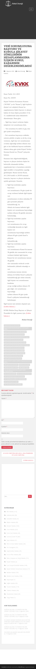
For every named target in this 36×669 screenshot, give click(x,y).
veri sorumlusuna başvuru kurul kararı (14, 376)
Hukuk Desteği (21, 71)
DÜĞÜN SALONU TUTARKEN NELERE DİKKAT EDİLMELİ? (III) (15, 610)
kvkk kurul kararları (24, 365)
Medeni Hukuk (11, 572)
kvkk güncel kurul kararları (11, 365)
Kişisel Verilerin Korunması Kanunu (13, 356)
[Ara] (30, 496)
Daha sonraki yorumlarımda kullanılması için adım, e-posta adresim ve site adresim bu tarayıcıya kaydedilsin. (17, 443)
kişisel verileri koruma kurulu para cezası (15, 342)
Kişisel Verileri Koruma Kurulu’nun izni (14, 348)
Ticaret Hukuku (11, 587)
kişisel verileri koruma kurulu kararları (14, 334)
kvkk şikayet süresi (24, 367)
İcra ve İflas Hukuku (12, 554)
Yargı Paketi (10, 597)
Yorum (3, 398)
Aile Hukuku (10, 511)
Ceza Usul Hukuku (12, 533)
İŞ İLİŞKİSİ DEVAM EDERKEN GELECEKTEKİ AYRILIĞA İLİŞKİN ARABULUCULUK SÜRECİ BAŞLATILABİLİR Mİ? (17, 621)
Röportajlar (10, 580)
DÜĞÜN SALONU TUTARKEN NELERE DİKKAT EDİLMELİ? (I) (15, 627)
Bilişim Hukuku (11, 522)
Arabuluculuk (10, 515)
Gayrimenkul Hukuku (13, 551)
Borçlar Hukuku (11, 526)
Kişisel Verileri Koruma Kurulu (12, 325)
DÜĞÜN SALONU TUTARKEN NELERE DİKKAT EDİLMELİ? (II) (15, 615)
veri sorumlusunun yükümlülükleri (13, 384)
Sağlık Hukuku (11, 583)
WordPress (21, 667)
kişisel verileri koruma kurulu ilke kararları (15, 332)
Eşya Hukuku (10, 540)
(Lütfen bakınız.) (9, 306)
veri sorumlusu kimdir (10, 374)
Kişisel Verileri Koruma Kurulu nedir (13, 340)
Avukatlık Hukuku (12, 519)
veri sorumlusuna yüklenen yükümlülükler (15, 379)
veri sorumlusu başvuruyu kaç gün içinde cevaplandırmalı (15, 370)
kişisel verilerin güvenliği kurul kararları (14, 353)
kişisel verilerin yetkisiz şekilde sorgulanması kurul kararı (17, 361)
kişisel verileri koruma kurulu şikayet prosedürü (16, 345)
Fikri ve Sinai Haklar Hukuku (15, 544)
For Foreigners (11, 547)
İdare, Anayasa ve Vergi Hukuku (16, 558)
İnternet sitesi (5, 433)
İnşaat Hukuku (11, 562)
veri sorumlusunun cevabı (11, 382)
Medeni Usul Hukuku (13, 576)
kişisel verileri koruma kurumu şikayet (14, 350)
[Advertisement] (18, 25)
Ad (2, 420)
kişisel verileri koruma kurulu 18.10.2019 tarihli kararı (16, 328)
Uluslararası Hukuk (12, 594)
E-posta (4, 426)
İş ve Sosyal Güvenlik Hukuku (15, 565)
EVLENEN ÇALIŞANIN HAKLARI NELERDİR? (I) (17, 633)
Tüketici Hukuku (11, 590)
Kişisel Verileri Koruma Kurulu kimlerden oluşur (16, 337)
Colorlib (3, 667)
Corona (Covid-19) (12, 537)
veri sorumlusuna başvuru (24, 374)
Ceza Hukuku (10, 529)
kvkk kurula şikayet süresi (10, 367)
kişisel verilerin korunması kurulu (12, 358)
